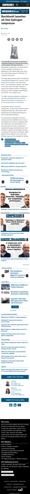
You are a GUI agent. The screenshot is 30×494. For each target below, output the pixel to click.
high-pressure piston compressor (12, 141)
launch (23, 142)
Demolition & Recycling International (12, 450)
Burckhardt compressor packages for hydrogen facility (12, 158)
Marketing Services (7, 471)
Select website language (12, 1)
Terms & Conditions (12, 489)
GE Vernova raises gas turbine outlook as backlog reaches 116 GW (13, 348)
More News (26, 264)
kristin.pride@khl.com (19, 394)
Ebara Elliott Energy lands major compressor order (14, 343)
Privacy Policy (14, 481)
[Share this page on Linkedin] (17, 39)
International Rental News (9, 452)
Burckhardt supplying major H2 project (13, 163)
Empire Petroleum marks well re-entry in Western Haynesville (13, 334)
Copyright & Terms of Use (19, 487)
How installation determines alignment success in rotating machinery (17, 274)
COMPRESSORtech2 (7, 454)
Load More (15, 307)
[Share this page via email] (21, 39)
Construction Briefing (8, 448)
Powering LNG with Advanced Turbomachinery (17, 180)
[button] (27, 182)
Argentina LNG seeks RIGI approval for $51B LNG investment (14, 325)
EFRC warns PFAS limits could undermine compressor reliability (13, 352)
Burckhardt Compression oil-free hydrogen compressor (16, 144)
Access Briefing (6, 444)
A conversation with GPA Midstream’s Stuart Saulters (14, 259)
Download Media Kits (7, 475)
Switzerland (7, 146)
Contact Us (9, 484)
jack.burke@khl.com (19, 385)
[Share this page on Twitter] (13, 39)
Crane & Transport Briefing (9, 446)
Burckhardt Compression (10, 139)
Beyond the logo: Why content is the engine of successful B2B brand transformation (14, 370)
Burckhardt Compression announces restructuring (12, 171)
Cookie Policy (22, 481)
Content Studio (8, 487)
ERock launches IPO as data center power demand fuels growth (13, 357)
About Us (6, 481)
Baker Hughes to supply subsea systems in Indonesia (14, 330)
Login (22, 4)
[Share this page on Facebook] (8, 39)
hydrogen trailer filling (9, 142)
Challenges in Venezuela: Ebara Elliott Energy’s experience (12, 234)
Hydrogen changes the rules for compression (14, 209)
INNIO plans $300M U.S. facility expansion (13, 166)
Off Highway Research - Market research (14, 459)
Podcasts (3, 186)
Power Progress (6, 456)
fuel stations (18, 142)
